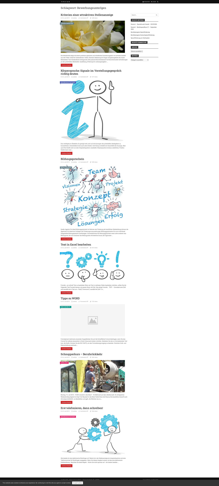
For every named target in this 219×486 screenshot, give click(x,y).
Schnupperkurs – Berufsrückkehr (81, 354)
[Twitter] (63, 1)
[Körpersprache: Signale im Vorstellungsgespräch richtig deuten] (93, 110)
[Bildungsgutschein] (93, 196)
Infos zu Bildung (66, 167)
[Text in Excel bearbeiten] (93, 266)
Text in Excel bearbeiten (76, 244)
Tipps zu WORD (70, 298)
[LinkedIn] (67, 1)
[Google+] (65, 1)
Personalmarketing (67, 23)
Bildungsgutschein (72, 158)
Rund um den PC (65, 253)
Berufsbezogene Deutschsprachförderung (142, 35)
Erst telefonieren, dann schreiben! (82, 408)
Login (154, 1)
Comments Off (84, 18)
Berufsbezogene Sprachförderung (140, 32)
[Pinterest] (69, 1)
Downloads (64, 362)
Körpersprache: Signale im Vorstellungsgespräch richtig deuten (91, 72)
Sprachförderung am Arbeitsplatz (140, 38)
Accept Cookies (77, 483)
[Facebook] (61, 1)
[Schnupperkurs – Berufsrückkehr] (93, 376)
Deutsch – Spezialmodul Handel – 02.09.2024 (144, 24)
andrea (75, 18)
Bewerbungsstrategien (68, 82)
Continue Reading (66, 65)
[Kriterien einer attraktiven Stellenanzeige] (93, 37)
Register (147, 1)
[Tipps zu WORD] (93, 320)
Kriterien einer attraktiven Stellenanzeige (87, 14)
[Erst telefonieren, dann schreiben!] (93, 435)
